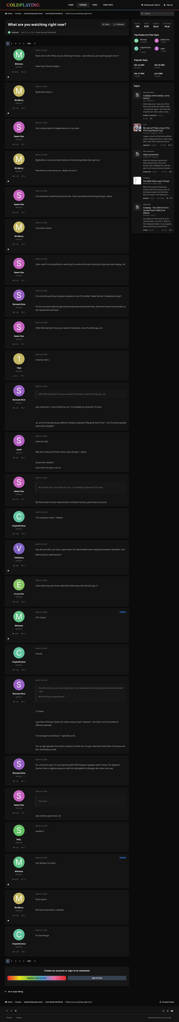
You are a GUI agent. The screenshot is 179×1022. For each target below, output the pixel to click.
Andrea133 (147, 157)
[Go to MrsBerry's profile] (19, 91)
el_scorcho (19, 594)
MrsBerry (19, 100)
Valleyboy (19, 557)
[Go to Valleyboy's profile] (19, 548)
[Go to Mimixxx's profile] (9, 32)
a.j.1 (144, 101)
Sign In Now (97, 978)
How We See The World (46, 32)
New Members (148, 92)
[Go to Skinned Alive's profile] (19, 295)
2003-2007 (146, 204)
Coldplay (146, 178)
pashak (145, 198)
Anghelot (146, 215)
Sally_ (19, 839)
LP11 (145, 125)
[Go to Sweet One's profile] (19, 127)
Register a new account (37, 978)
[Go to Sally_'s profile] (19, 830)
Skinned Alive (19, 304)
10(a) (19, 368)
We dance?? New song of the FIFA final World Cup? (156, 129)
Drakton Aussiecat (149, 115)
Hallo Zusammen (151, 154)
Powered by (159, 1018)
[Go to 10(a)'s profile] (19, 359)
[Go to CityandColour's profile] (19, 516)
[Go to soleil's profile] (19, 440)
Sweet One (19, 136)
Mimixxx (15, 32)
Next (29, 43)
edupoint (146, 145)
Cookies (19, 1018)
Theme (9, 1018)
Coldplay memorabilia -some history (156, 97)
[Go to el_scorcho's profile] (19, 585)
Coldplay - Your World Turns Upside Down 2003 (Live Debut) (156, 210)
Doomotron (147, 183)
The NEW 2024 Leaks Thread (156, 181)
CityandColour (19, 526)
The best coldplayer (150, 133)
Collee (145, 230)
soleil (19, 449)
